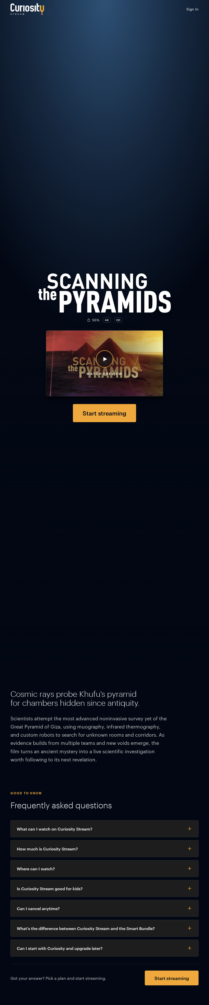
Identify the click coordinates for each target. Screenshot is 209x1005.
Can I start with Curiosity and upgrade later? (59, 948)
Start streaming (104, 413)
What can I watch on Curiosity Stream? (54, 829)
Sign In (192, 8)
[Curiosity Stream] (27, 9)
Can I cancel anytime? (38, 908)
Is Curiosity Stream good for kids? (50, 888)
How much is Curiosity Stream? (47, 848)
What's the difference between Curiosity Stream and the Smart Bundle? (86, 928)
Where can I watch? (36, 868)
